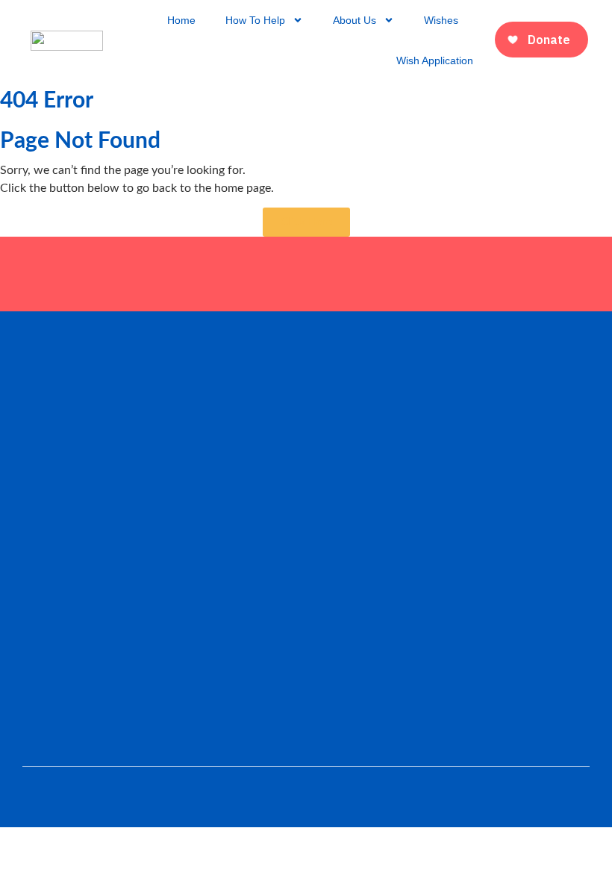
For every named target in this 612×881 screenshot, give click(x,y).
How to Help (255, 20)
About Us (354, 20)
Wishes (441, 20)
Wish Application (434, 60)
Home (181, 20)
